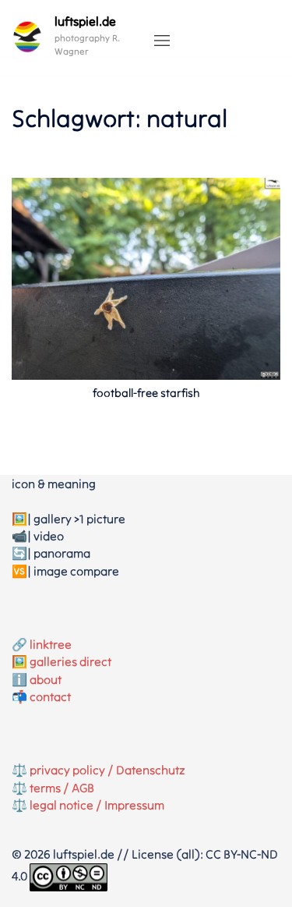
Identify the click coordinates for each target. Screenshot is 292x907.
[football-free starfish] (146, 277)
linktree (51, 644)
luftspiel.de (85, 21)
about (46, 679)
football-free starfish (146, 392)
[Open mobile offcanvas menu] (162, 41)
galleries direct (70, 661)
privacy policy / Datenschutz (107, 770)
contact (50, 696)
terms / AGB (62, 787)
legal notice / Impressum (97, 805)
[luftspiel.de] (27, 36)
